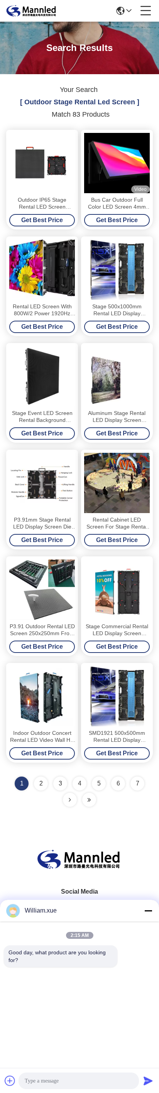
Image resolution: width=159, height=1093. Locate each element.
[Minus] (148, 910)
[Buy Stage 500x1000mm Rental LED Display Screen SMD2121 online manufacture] (117, 270)
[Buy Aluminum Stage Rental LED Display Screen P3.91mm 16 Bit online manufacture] (117, 376)
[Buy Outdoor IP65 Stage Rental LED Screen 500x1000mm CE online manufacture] (42, 163)
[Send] (148, 1080)
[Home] (79, 868)
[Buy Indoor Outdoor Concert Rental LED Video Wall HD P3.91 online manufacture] (42, 696)
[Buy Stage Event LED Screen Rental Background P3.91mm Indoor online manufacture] (42, 376)
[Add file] (10, 1080)
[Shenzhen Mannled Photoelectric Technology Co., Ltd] (31, 11)
